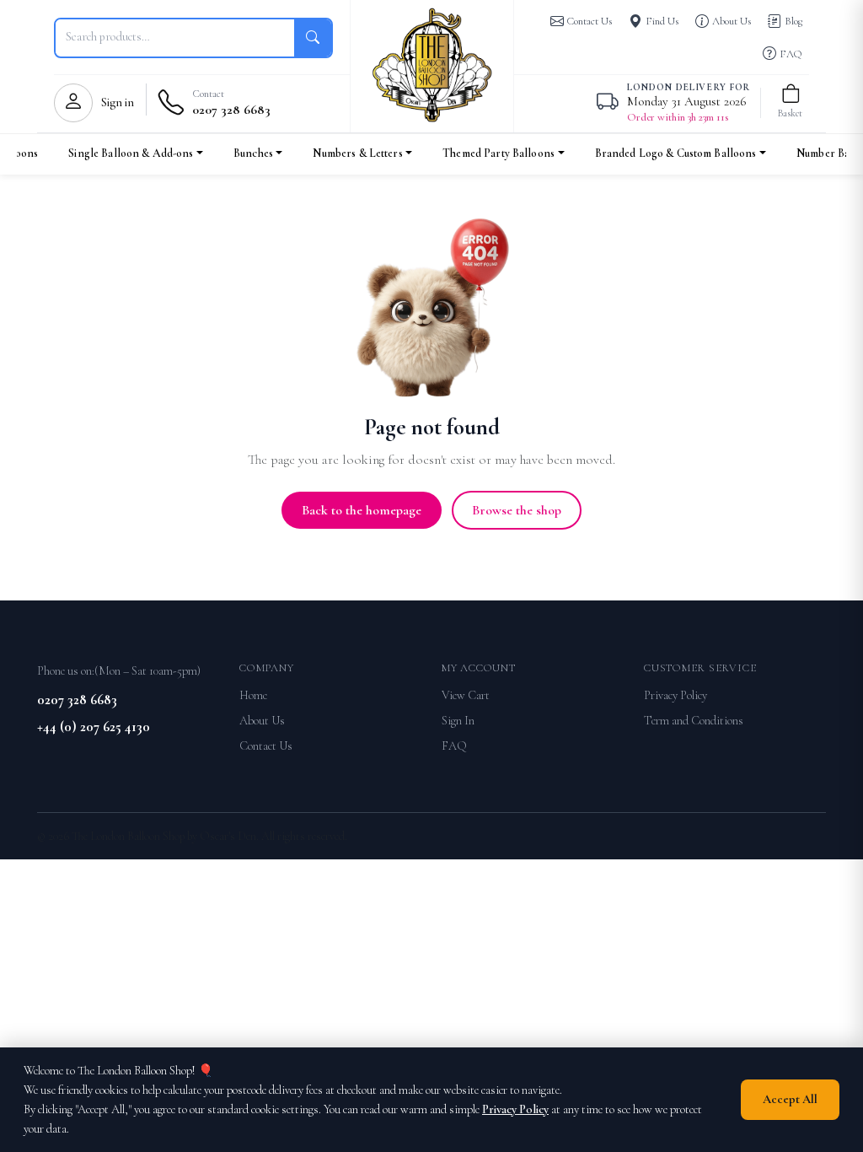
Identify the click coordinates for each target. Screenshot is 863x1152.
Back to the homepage (361, 510)
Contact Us (265, 746)
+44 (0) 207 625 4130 (93, 726)
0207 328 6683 (77, 699)
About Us (262, 720)
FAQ (454, 746)
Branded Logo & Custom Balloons (676, 153)
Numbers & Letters (357, 153)
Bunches (253, 153)
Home (253, 695)
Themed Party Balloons (498, 153)
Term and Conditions (693, 720)
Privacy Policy (675, 695)
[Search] (312, 38)
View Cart (466, 695)
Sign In (458, 720)
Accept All (790, 1099)
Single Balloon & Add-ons (130, 153)
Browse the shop (516, 510)
